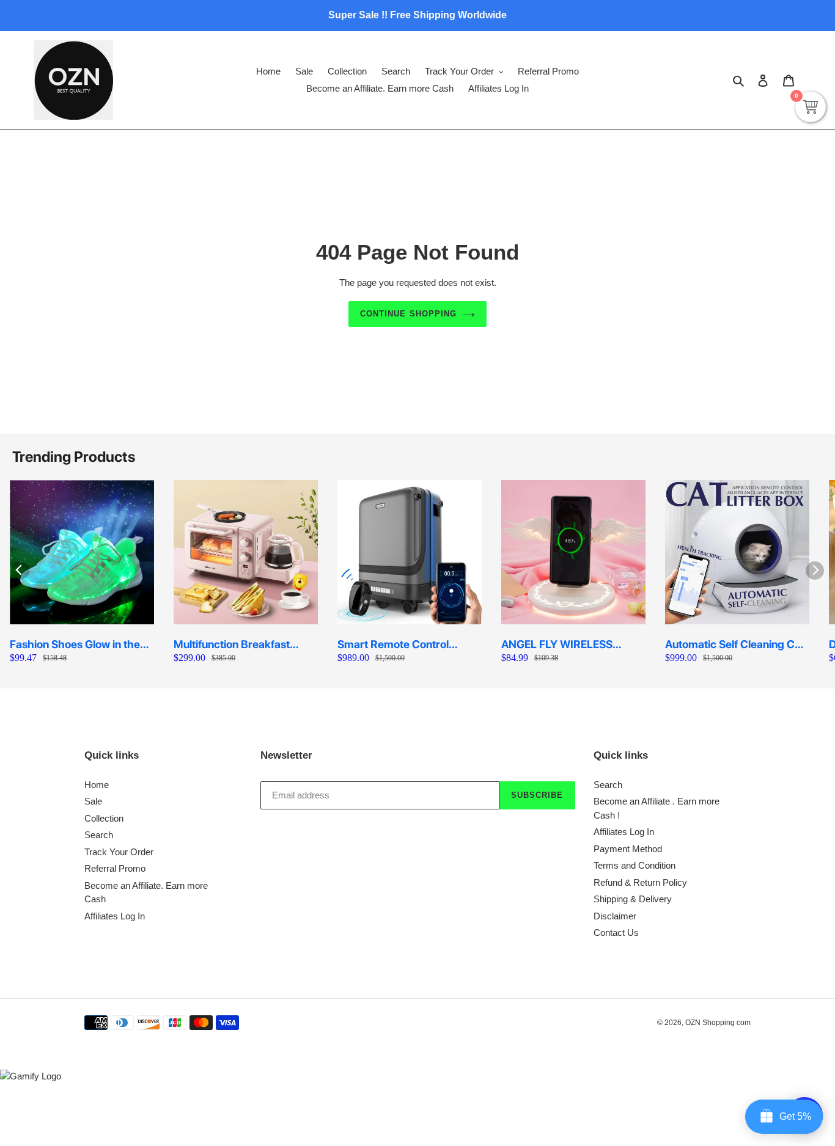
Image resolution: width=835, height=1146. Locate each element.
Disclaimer (615, 916)
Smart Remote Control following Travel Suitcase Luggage (399, 645)
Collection (103, 818)
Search (98, 835)
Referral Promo (114, 868)
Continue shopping (408, 313)
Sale (93, 801)
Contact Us (616, 932)
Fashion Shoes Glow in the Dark (75, 645)
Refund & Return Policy (640, 882)
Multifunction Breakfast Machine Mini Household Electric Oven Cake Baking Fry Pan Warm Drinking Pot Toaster (240, 645)
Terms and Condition (634, 865)
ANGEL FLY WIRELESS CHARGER (556, 645)
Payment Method (628, 849)
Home (96, 784)
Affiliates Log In (114, 916)
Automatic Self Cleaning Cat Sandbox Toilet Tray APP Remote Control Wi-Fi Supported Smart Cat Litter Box (734, 645)
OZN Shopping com (718, 1022)
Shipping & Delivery (633, 899)
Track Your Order (118, 852)
